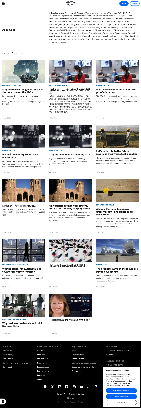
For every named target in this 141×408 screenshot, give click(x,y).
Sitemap (70, 398)
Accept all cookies (121, 396)
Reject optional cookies (121, 390)
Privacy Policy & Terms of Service (70, 394)
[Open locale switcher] (3, 401)
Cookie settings (121, 402)
